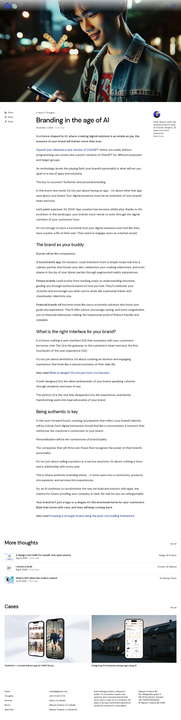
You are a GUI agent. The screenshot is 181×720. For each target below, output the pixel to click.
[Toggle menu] (173, 6)
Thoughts (9, 696)
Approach (9, 709)
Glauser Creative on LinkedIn (62, 705)
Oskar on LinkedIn (57, 700)
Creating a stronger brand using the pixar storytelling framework (91, 516)
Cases (7, 691)
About (7, 705)
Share (10, 112)
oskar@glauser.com (58, 691)
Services (8, 700)
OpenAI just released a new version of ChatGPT (67, 150)
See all (173, 543)
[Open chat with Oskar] (156, 114)
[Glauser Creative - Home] (8, 6)
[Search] (167, 6)
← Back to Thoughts (45, 112)
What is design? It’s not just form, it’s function (79, 373)
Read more (158, 136)
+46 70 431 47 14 (57, 696)
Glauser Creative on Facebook (63, 709)
